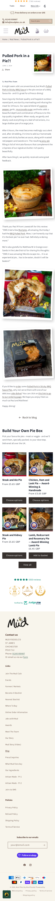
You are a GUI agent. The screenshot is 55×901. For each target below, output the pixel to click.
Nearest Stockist (12, 699)
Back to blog (29, 417)
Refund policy (17, 891)
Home (5, 39)
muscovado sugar (24, 109)
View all (27, 564)
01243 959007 (18, 653)
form (25, 657)
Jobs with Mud (11, 718)
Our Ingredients (12, 770)
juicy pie (45, 141)
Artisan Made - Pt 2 (13, 783)
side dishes (16, 393)
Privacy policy (31, 891)
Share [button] (7, 69)
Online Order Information (16, 712)
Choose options (14, 500)
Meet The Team (12, 731)
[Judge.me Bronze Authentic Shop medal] (27, 591)
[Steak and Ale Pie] (14, 464)
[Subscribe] (44, 845)
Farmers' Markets (13, 686)
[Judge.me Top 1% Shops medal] (40, 591)
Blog (7, 750)
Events (8, 680)
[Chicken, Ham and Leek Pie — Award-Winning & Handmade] (41, 464)
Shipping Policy (12, 820)
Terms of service (46, 891)
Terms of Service (12, 826)
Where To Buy (11, 705)
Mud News (14, 39)
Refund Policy (11, 814)
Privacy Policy (11, 807)
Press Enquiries (12, 757)
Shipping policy (29, 895)
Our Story (9, 738)
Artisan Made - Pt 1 (13, 776)
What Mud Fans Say (13, 763)
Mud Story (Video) (13, 744)
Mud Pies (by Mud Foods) (26, 887)
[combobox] (41, 21)
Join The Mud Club (13, 673)
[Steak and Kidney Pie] (14, 519)
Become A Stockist (13, 692)
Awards (8, 725)
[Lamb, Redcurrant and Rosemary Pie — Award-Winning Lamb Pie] (41, 519)
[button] (35, 6)
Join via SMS (10, 789)
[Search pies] (50, 21)
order (18, 386)
